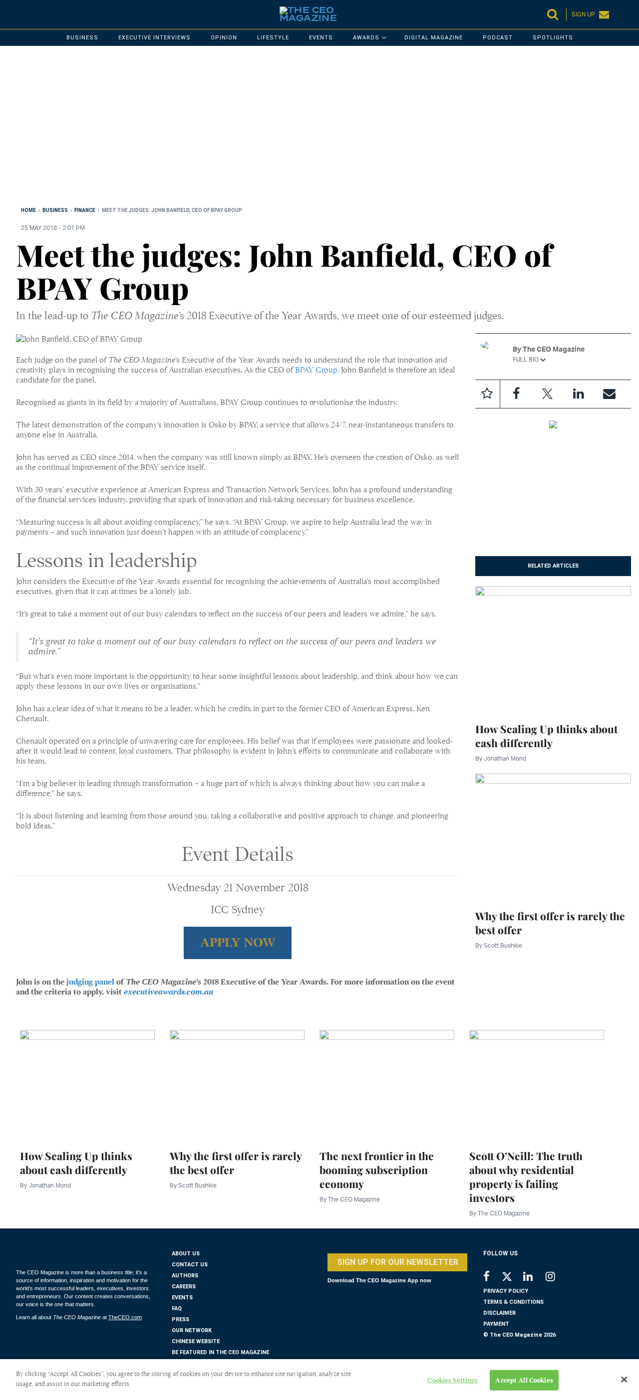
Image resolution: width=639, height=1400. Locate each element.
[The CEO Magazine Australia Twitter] (512, 1278)
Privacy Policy (505, 1291)
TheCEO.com (125, 1317)
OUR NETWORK (192, 1330)
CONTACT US (190, 1264)
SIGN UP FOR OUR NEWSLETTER (397, 1262)
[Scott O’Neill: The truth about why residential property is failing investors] (536, 1084)
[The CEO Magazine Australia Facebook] (492, 1277)
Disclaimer (499, 1313)
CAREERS (184, 1286)
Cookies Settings (452, 1380)
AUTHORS (185, 1275)
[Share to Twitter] (547, 394)
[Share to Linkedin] (578, 394)
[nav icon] (21, 14)
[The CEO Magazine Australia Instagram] (557, 1277)
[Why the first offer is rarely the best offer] (553, 835)
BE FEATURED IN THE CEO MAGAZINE (220, 1352)
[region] (315, 128)
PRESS (180, 1319)
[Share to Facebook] (516, 394)
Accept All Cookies (524, 1380)
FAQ (177, 1308)
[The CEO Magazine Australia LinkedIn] (534, 1277)
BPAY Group (316, 370)
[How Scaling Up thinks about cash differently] (553, 648)
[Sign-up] (609, 394)
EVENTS (182, 1297)
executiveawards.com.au (168, 992)
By (500, 758)
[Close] (624, 1379)
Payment (496, 1324)
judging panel (90, 982)
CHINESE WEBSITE (196, 1341)
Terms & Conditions (513, 1302)
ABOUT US (186, 1253)
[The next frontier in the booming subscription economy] (387, 1084)
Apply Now (238, 942)
